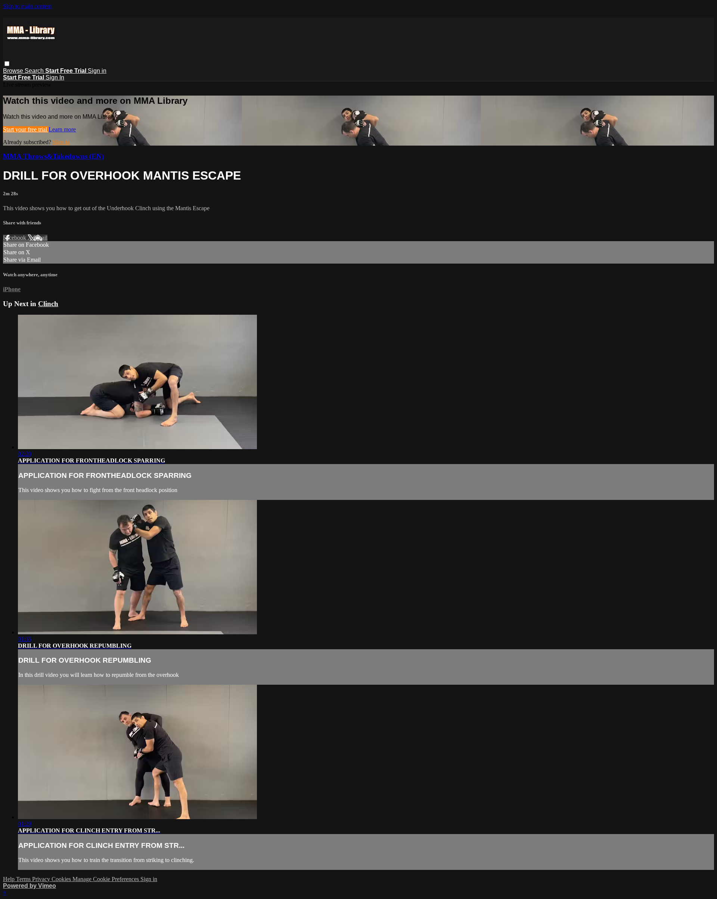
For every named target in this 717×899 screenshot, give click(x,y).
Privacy (42, 879)
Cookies (62, 879)
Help (9, 879)
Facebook (15, 237)
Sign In (55, 77)
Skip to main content (27, 6)
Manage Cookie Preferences (106, 879)
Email (40, 237)
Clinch (48, 304)
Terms (24, 879)
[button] (6, 63)
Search (35, 71)
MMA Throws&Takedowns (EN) (53, 156)
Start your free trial (26, 129)
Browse (14, 71)
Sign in (97, 71)
